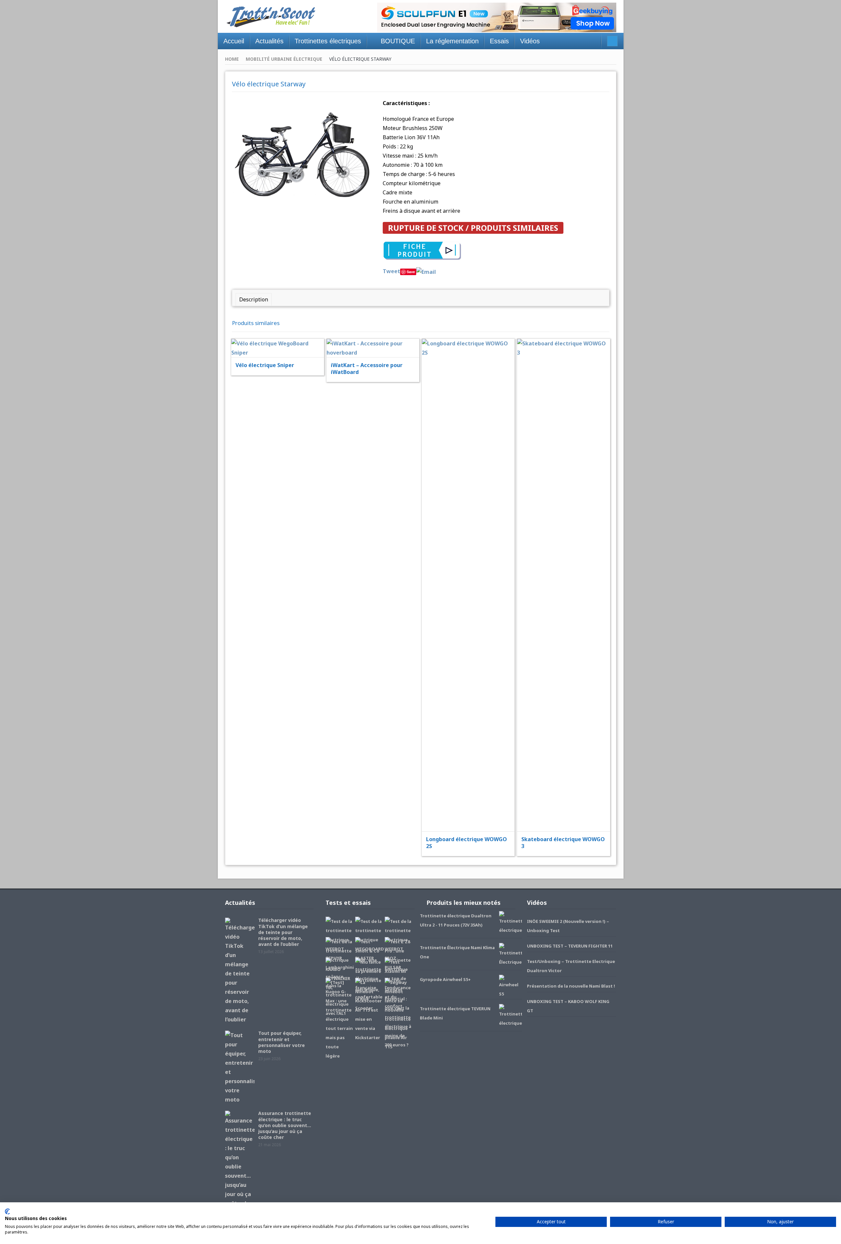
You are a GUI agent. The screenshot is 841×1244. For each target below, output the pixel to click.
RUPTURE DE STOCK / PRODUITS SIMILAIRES (473, 227)
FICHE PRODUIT (282, 331)
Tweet (391, 271)
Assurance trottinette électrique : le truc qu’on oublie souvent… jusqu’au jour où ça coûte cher (284, 1125)
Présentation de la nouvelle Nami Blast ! (571, 986)
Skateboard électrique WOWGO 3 (563, 843)
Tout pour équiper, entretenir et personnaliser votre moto (281, 1042)
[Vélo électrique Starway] (302, 155)
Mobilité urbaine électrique (284, 59)
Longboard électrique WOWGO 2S (466, 843)
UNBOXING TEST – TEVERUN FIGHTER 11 (570, 946)
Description (253, 299)
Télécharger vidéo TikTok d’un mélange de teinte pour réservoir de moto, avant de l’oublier (283, 932)
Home (232, 59)
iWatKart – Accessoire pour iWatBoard (366, 368)
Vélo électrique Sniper (265, 365)
